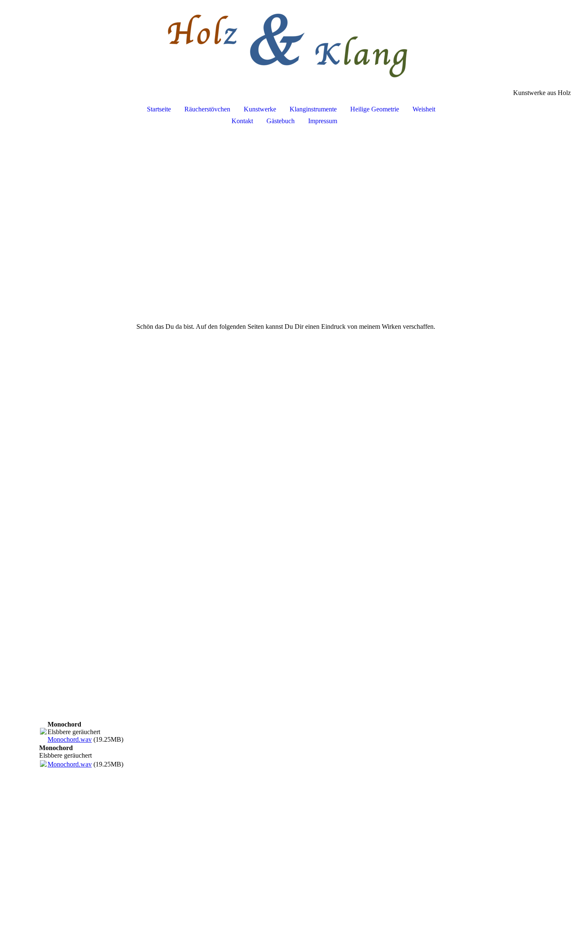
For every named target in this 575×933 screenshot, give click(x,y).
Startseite (159, 109)
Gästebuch (280, 120)
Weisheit (424, 109)
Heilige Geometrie (374, 109)
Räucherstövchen (207, 109)
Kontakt (242, 120)
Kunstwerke (260, 109)
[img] (287, 45)
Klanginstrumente (313, 109)
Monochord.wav (70, 739)
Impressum (322, 120)
